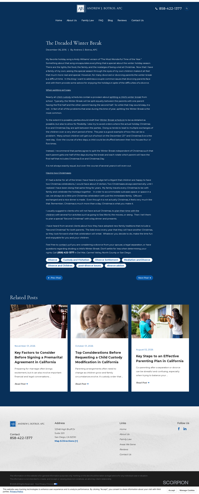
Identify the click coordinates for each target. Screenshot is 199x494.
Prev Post (55, 278)
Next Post (143, 278)
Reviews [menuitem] (122, 20)
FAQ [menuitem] (101, 20)
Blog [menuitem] (110, 20)
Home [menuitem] (58, 20)
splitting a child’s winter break (125, 97)
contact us (64, 244)
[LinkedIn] (184, 428)
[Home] (99, 8)
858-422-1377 (170, 8)
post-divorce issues (90, 265)
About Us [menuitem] (72, 20)
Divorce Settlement (106, 260)
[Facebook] (178, 428)
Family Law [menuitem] (87, 20)
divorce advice (115, 265)
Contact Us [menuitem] (137, 20)
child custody (64, 97)
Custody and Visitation (76, 260)
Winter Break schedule (112, 120)
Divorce (52, 260)
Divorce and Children (60, 265)
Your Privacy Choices (44, 484)
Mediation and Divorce (137, 260)
